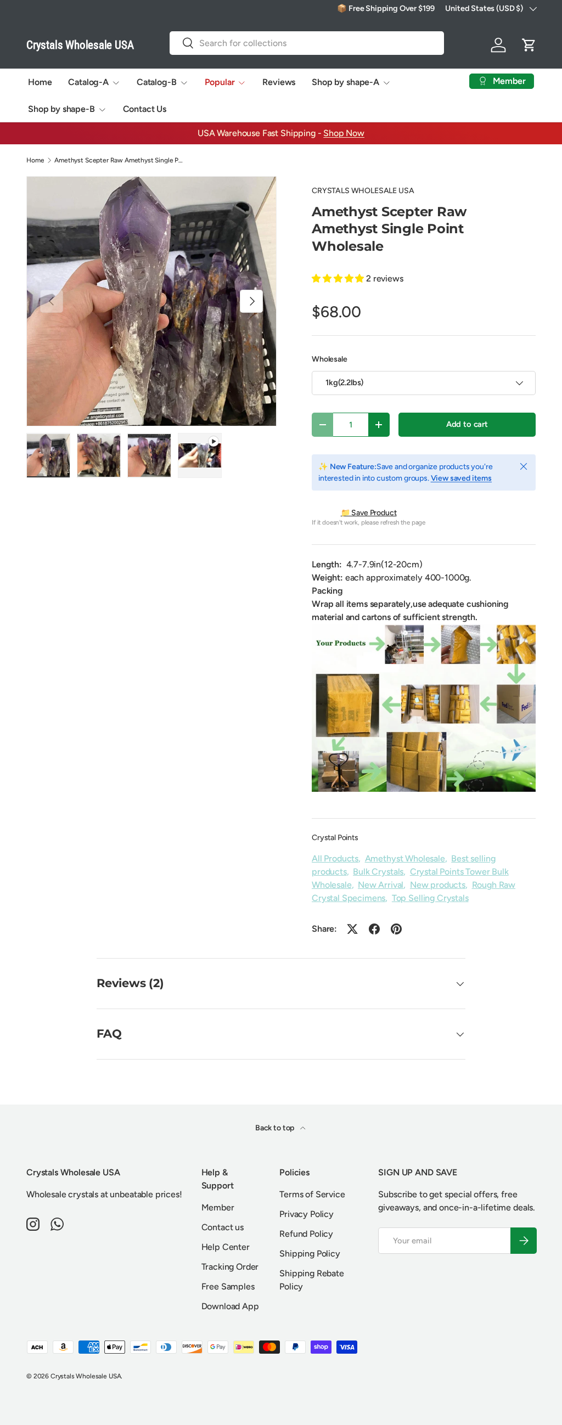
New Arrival (380, 885)
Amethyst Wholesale (405, 858)
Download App (230, 1306)
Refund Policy (306, 1234)
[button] (529, 45)
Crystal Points (335, 837)
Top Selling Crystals (430, 898)
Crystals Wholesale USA (85, 1376)
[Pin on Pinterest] (396, 929)
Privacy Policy (306, 1214)
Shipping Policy (309, 1253)
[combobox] (307, 43)
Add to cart (467, 424)
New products (437, 885)
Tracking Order (230, 1266)
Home (40, 82)
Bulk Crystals (378, 871)
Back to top (275, 1128)
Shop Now (343, 133)
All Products (335, 858)
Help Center (225, 1247)
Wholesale (329, 359)
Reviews (278, 82)
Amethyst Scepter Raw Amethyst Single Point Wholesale (120, 160)
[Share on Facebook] (374, 929)
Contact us (222, 1227)
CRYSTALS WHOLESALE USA (363, 190)
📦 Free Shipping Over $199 (385, 8)
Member (217, 1207)
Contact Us (144, 109)
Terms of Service (312, 1194)
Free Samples (228, 1286)
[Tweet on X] (352, 929)
